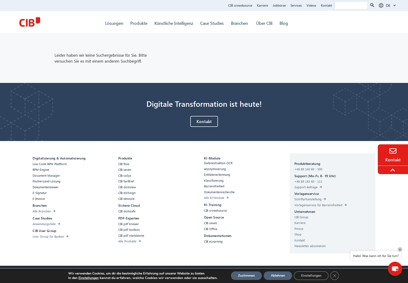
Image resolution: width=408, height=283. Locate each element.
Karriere (262, 5)
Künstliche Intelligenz (173, 23)
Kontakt (326, 5)
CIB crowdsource (240, 5)
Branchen (240, 23)
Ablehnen (278, 275)
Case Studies (212, 23)
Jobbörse (279, 5)
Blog (284, 23)
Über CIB (264, 23)
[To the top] (393, 170)
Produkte (138, 23)
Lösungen (114, 23)
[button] (395, 269)
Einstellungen (88, 278)
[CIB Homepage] (29, 22)
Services (296, 5)
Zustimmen (246, 275)
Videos (311, 5)
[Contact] (392, 150)
